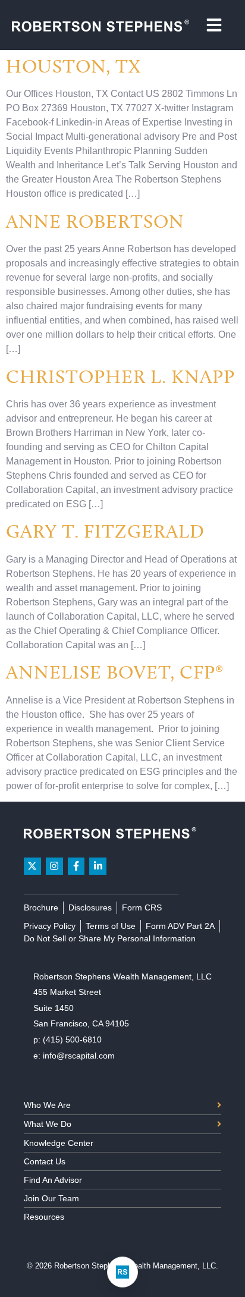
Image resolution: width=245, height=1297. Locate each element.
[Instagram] (54, 866)
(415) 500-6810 (72, 1039)
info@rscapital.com (79, 1055)
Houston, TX (73, 66)
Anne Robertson (95, 221)
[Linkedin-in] (97, 866)
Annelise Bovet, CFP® (115, 672)
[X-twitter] (32, 866)
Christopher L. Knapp (120, 376)
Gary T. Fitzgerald (105, 531)
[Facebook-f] (76, 866)
